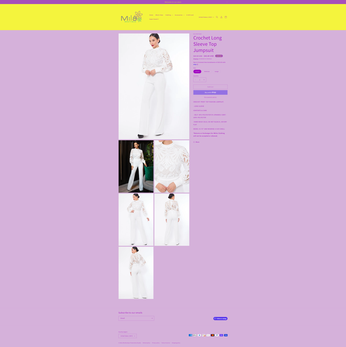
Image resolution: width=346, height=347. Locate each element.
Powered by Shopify (135, 342)
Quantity (196, 76)
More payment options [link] (210, 97)
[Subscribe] (152, 318)
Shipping (195, 59)
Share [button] (197, 142)
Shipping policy (176, 342)
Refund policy (146, 342)
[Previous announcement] (119, 2)
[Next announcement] (227, 2)
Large (218, 71)
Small (198, 71)
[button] (169, 15)
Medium (208, 71)
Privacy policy (156, 342)
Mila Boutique (126, 342)
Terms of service (166, 342)
